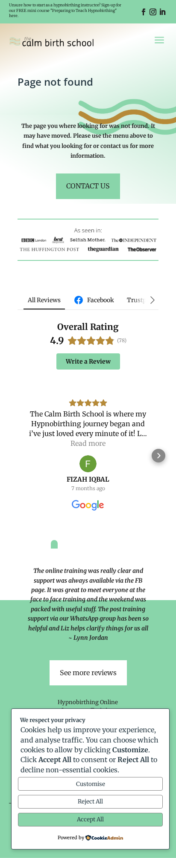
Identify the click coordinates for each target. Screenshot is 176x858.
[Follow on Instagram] (153, 12)
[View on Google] (88, 463)
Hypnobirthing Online (88, 702)
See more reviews (88, 672)
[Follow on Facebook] (143, 12)
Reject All (90, 801)
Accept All (90, 819)
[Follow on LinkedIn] (162, 12)
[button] (17, 455)
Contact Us (88, 186)
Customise (90, 784)
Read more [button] (88, 443)
